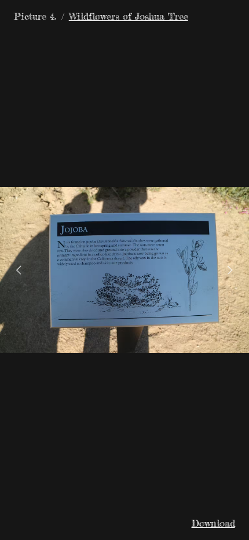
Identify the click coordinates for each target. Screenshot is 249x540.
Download (213, 523)
